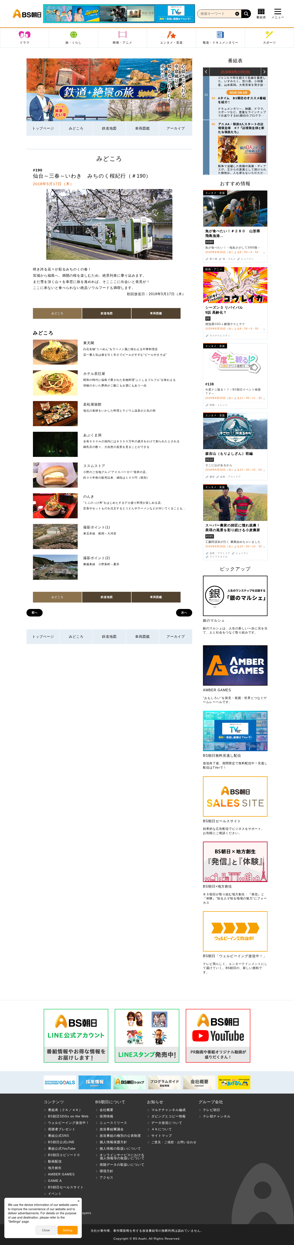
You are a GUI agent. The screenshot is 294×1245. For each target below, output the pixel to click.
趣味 (212, 477)
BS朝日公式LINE (61, 1142)
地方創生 (55, 1168)
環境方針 (106, 1171)
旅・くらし (73, 42)
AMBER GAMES (61, 1174)
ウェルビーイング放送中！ (68, 1122)
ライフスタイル (219, 556)
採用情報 (106, 1116)
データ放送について (166, 1122)
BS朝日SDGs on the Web (68, 1116)
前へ (35, 612)
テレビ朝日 (211, 1110)
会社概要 (106, 1110)
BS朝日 (27, 13)
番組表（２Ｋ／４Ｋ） (65, 1110)
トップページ (43, 128)
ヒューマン (247, 259)
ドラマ (24, 42)
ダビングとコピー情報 (168, 1116)
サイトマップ (161, 1135)
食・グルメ (229, 259)
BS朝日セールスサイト (66, 1187)
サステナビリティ (220, 335)
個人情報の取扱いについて (120, 1148)
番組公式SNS (58, 1135)
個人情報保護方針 (113, 1142)
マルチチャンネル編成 (168, 1110)
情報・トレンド (219, 405)
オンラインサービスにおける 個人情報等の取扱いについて (120, 1156)
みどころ (76, 128)
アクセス (106, 1177)
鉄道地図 (109, 128)
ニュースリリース (113, 1122)
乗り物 (213, 259)
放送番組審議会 (112, 1129)
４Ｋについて (161, 1129)
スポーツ (269, 42)
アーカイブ (176, 128)
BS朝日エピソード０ (64, 1155)
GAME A (55, 1180)
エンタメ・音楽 (171, 42)
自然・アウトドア (230, 477)
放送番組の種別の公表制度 (120, 1135)
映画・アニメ (122, 42)
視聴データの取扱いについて (122, 1164)
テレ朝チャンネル (217, 1116)
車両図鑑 (142, 128)
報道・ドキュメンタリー (220, 42)
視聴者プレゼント (62, 1129)
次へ (184, 612)
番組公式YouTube (62, 1148)
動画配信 (55, 1161)
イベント (55, 1193)
